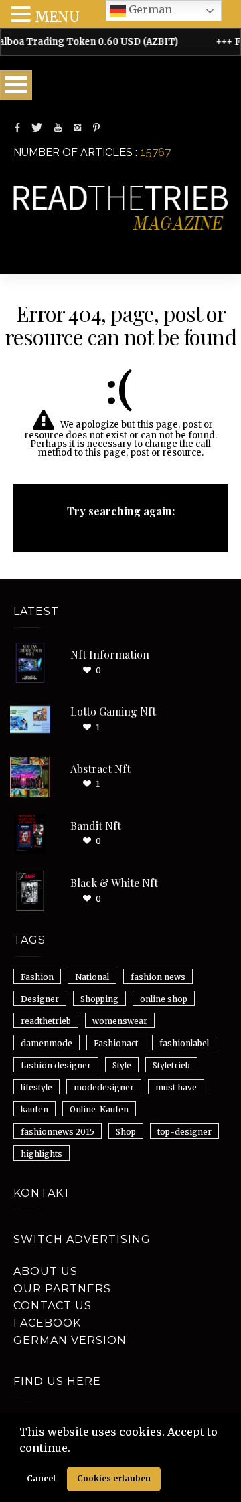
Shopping (99, 999)
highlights (41, 1154)
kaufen (34, 1109)
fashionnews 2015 (57, 1131)
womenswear (119, 1021)
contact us (52, 1305)
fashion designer (56, 1065)
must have (176, 1087)
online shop (163, 999)
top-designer (184, 1131)
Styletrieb (171, 1065)
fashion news (158, 977)
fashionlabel (184, 1043)
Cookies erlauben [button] (114, 1478)
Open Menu (16, 85)
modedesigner (104, 1087)
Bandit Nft (95, 826)
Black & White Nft (114, 882)
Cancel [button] (41, 1478)
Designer (40, 999)
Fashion (37, 977)
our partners (62, 1288)
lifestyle (36, 1087)
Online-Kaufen (99, 1109)
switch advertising (82, 1239)
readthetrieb (46, 1021)
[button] (75, 1449)
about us (45, 1271)
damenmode (46, 1043)
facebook (47, 1323)
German (149, 9)
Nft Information (109, 654)
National (92, 977)
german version (70, 1340)
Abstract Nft (100, 769)
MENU (57, 17)
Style (121, 1065)
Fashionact (116, 1043)
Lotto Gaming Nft (113, 711)
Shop (126, 1131)
